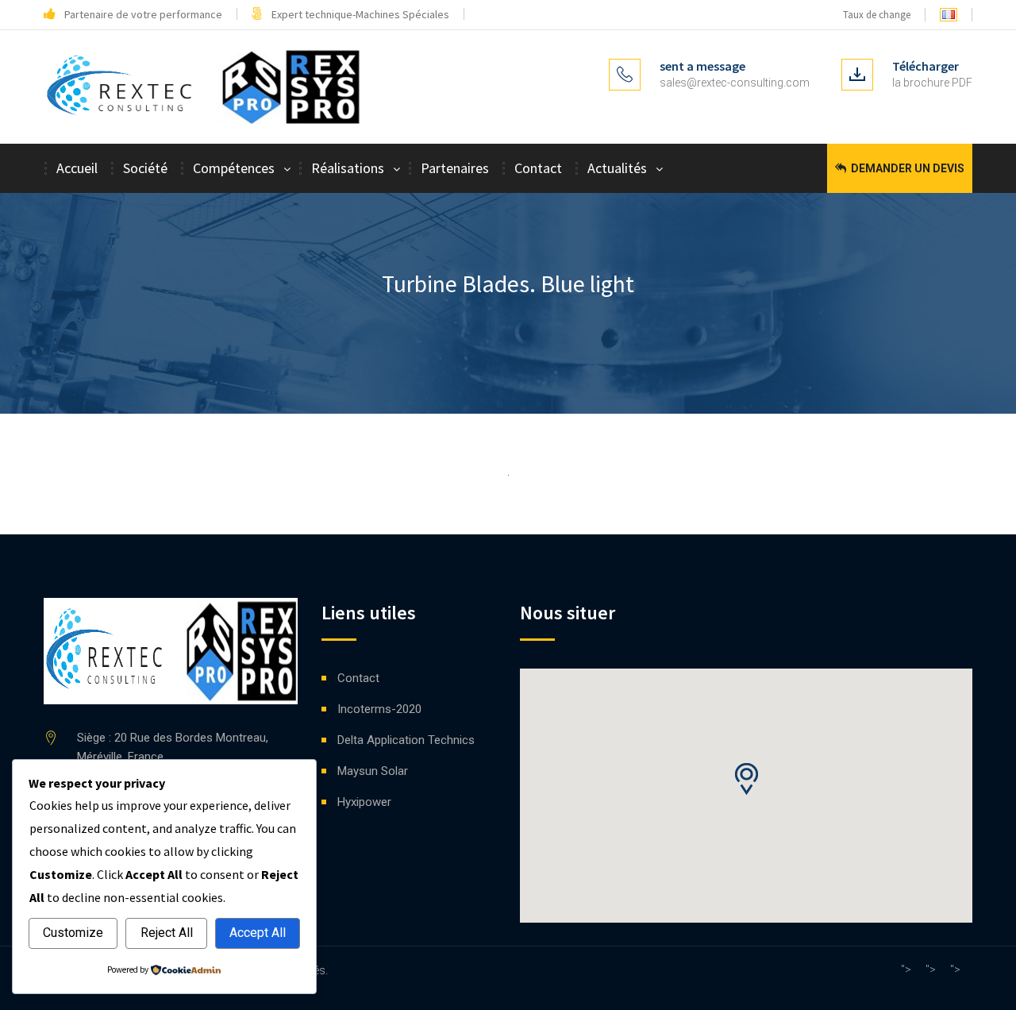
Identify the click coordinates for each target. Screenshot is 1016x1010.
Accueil (77, 168)
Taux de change (875, 14)
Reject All (166, 932)
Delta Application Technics (406, 740)
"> (906, 969)
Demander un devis (906, 168)
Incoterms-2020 (379, 709)
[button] (746, 779)
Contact (538, 168)
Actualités (617, 168)
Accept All (257, 932)
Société (145, 168)
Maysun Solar (372, 771)
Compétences (234, 168)
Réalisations (347, 168)
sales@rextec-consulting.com (735, 82)
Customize (73, 932)
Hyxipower (364, 802)
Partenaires (455, 168)
